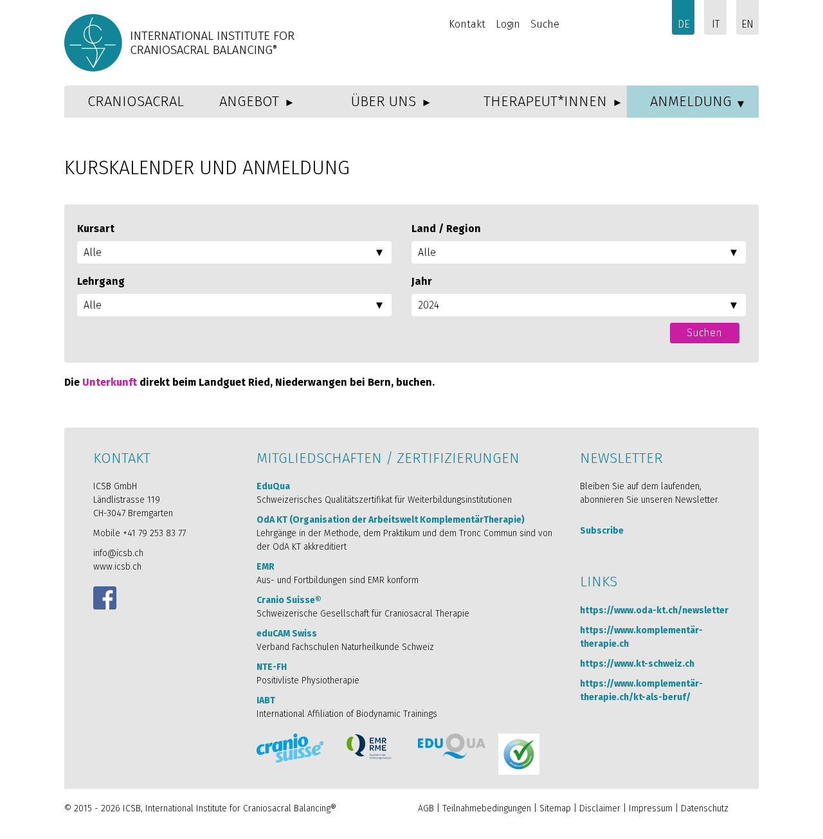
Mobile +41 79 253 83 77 (139, 533)
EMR (266, 566)
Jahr (422, 281)
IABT (266, 700)
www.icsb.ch (117, 566)
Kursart (95, 228)
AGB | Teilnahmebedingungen (474, 808)
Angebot (249, 101)
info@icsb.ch (118, 553)
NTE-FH (272, 667)
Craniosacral (135, 101)
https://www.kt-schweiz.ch (637, 663)
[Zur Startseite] (181, 42)
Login (508, 24)
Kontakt (467, 24)
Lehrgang (101, 281)
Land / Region (446, 228)
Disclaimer (599, 808)
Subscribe (602, 530)
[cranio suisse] (290, 748)
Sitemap (555, 808)
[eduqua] (451, 746)
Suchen (704, 333)
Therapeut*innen (545, 101)
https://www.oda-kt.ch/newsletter (654, 610)
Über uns (383, 101)
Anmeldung (691, 101)
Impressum (651, 808)
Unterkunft (109, 382)
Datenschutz (704, 808)
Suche (544, 24)
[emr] (369, 747)
